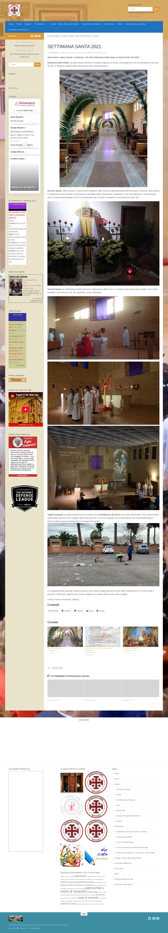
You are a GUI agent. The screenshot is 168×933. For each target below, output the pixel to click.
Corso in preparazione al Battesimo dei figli (132, 847)
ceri (95, 876)
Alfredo (62, 876)
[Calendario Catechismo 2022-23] (71, 855)
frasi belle (98, 879)
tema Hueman (35, 928)
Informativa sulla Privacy (18, 30)
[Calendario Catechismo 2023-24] (71, 807)
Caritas (118, 795)
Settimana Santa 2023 (55, 648)
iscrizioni (95, 885)
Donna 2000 (73, 36)
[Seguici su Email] (39, 36)
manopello (63, 888)
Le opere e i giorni (24, 174)
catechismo (80, 876)
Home (10, 24)
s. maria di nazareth (86, 897)
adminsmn (53, 53)
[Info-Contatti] (96, 831)
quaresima (100, 895)
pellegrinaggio (92, 892)
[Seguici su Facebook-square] (32, 36)
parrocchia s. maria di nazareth (82, 889)
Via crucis (101, 904)
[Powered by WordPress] (17, 928)
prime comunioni (91, 895)
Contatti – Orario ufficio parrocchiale (64, 24)
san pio (82, 901)
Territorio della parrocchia (135, 24)
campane (71, 876)
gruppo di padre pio (68, 885)
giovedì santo (103, 882)
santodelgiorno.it (36, 301)
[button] (103, 128)
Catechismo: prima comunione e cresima (131, 832)
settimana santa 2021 (82, 904)
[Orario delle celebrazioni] (96, 783)
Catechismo (40, 24)
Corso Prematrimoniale (124, 842)
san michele (76, 901)
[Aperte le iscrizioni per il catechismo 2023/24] (96, 855)
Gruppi (27, 24)
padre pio (76, 888)
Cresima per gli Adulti (124, 837)
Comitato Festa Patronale (125, 800)
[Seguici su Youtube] (35, 36)
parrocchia (82, 888)
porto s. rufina (102, 892)
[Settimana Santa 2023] (65, 637)
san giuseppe (69, 901)
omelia (68, 888)
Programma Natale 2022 (131, 648)
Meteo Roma (13, 88)
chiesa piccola (101, 876)
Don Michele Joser (90, 879)
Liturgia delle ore (24, 152)
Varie (96, 36)
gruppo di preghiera (85, 885)
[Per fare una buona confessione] (71, 783)
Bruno (66, 876)
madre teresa (102, 885)
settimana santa (57, 668)
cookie (62, 879)
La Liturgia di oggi (17, 204)
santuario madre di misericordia (93, 901)
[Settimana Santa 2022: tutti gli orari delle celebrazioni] (103, 637)
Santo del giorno (24, 119)
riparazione (63, 898)
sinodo (91, 904)
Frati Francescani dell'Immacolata (76, 882)
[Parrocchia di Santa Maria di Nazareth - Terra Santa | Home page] (14, 10)
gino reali (96, 882)
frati (102, 879)
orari (72, 888)
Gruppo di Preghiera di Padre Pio (128, 816)
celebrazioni (90, 876)
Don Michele (80, 879)
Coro (64, 36)
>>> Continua (37, 298)
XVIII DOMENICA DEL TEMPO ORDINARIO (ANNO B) (17, 215)
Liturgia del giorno (24, 136)
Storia (119, 24)
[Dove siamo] (71, 831)
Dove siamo (109, 24)
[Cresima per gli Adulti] (96, 807)
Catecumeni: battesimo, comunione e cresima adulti (135, 853)
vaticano (95, 904)
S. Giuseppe (70, 898)
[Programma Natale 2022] (140, 637)
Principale (86, 36)
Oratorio (119, 821)
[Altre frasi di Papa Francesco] (23, 476)
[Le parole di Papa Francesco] (23, 438)
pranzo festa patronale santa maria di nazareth (73, 895)
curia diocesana (72, 879)
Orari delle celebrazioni (91, 24)
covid (66, 879)
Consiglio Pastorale (123, 789)
